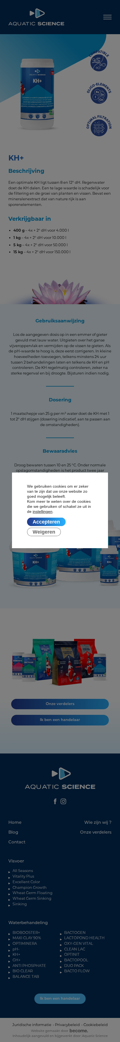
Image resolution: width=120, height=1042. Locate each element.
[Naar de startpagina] (36, 17)
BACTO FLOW (77, 971)
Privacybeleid (67, 1024)
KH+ (16, 954)
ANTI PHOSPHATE (29, 965)
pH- (16, 949)
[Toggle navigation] (107, 17)
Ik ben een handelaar (60, 999)
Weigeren (44, 532)
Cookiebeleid (95, 1024)
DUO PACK (74, 965)
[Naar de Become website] (78, 1030)
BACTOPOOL (76, 960)
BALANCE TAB (26, 976)
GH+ (17, 960)
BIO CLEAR (23, 971)
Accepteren (46, 522)
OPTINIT (72, 954)
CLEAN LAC (74, 949)
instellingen (42, 512)
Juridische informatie (31, 1024)
